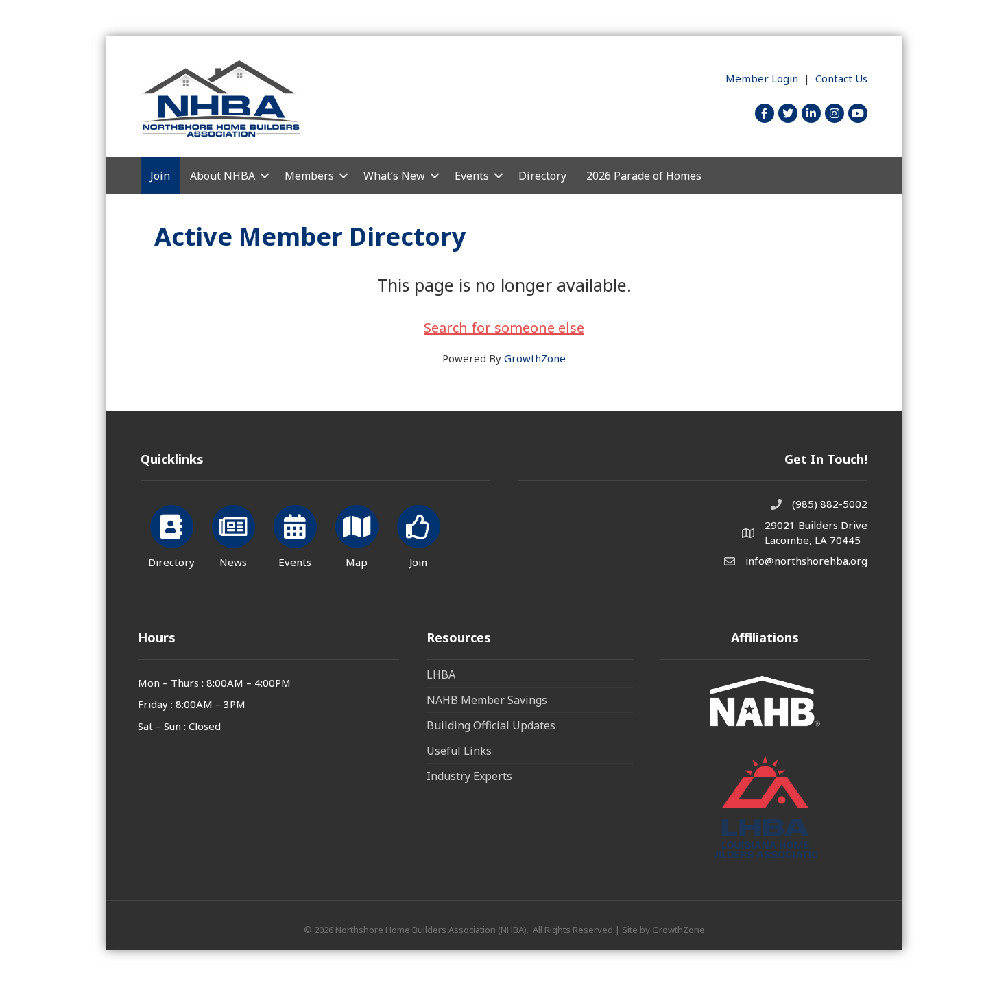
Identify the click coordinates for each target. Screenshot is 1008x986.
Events (472, 175)
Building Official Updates (491, 725)
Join (160, 175)
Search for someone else (504, 327)
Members (309, 175)
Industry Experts (469, 776)
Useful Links (459, 750)
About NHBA (222, 175)
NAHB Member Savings (487, 699)
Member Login (761, 78)
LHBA (441, 674)
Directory (542, 175)
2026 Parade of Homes (643, 175)
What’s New (394, 175)
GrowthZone (535, 358)
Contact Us (841, 78)
